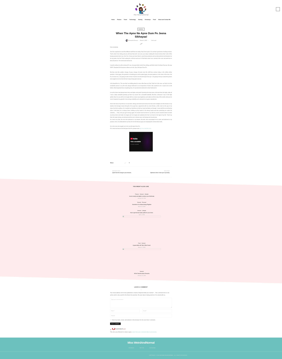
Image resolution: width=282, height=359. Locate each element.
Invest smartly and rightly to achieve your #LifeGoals (141, 196)
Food (154, 19)
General (141, 29)
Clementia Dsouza (133, 40)
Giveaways (148, 19)
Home (113, 19)
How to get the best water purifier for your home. (141, 212)
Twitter (141, 347)
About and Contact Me (164, 19)
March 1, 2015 (143, 40)
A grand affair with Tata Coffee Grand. (142, 245)
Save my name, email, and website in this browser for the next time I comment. (133, 320)
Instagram (152, 347)
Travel (125, 19)
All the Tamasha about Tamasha (141, 273)
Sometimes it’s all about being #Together (141, 204)
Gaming (140, 19)
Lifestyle (146, 194)
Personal (144, 202)
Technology (132, 19)
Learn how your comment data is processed (144, 332)
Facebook (131, 347)
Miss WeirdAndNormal (141, 342)
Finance (119, 19)
